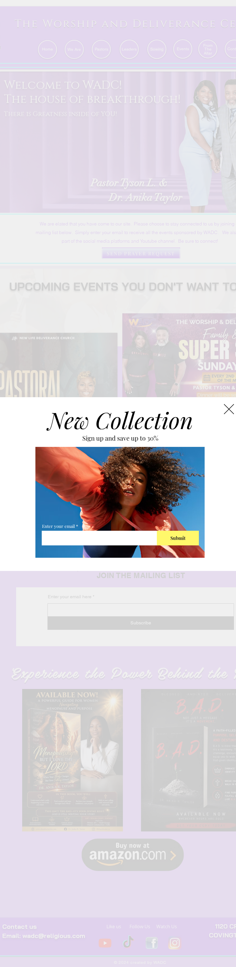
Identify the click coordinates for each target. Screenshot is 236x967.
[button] (229, 409)
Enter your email (58, 526)
